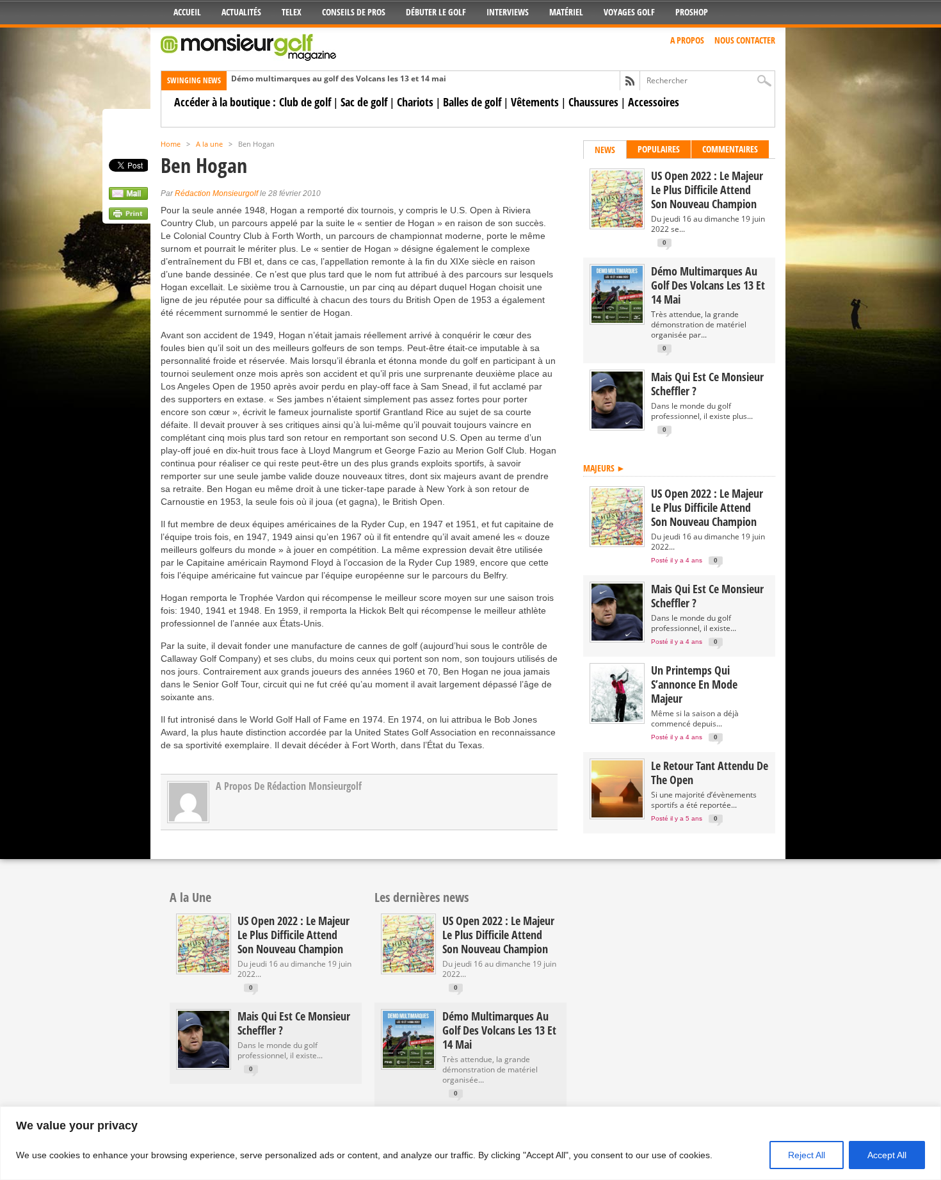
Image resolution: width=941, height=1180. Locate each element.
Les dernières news (421, 897)
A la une (209, 144)
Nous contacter (744, 40)
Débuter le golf (436, 12)
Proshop (691, 12)
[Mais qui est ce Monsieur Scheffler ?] (617, 425)
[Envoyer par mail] (128, 197)
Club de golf (305, 102)
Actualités (241, 12)
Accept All (886, 1155)
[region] (470, 1143)
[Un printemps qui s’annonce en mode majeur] (617, 719)
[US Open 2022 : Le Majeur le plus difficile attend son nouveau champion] (617, 224)
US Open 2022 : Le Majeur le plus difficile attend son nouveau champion (707, 189)
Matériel (566, 12)
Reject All (806, 1155)
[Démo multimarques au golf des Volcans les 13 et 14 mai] (617, 320)
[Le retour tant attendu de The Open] (617, 814)
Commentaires (730, 149)
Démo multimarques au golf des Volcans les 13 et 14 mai (338, 78)
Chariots (415, 102)
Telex (292, 12)
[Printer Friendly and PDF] (128, 216)
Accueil (187, 12)
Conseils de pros (353, 12)
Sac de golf (364, 102)
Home (171, 144)
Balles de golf (472, 102)
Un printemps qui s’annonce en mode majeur (694, 684)
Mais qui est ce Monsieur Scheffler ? (707, 384)
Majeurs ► (604, 468)
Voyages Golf (629, 12)
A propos (687, 40)
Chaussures (593, 102)
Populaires (659, 149)
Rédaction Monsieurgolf (216, 193)
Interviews (508, 12)
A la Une (190, 897)
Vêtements (535, 102)
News (605, 149)
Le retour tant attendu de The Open (709, 772)
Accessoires (653, 102)
